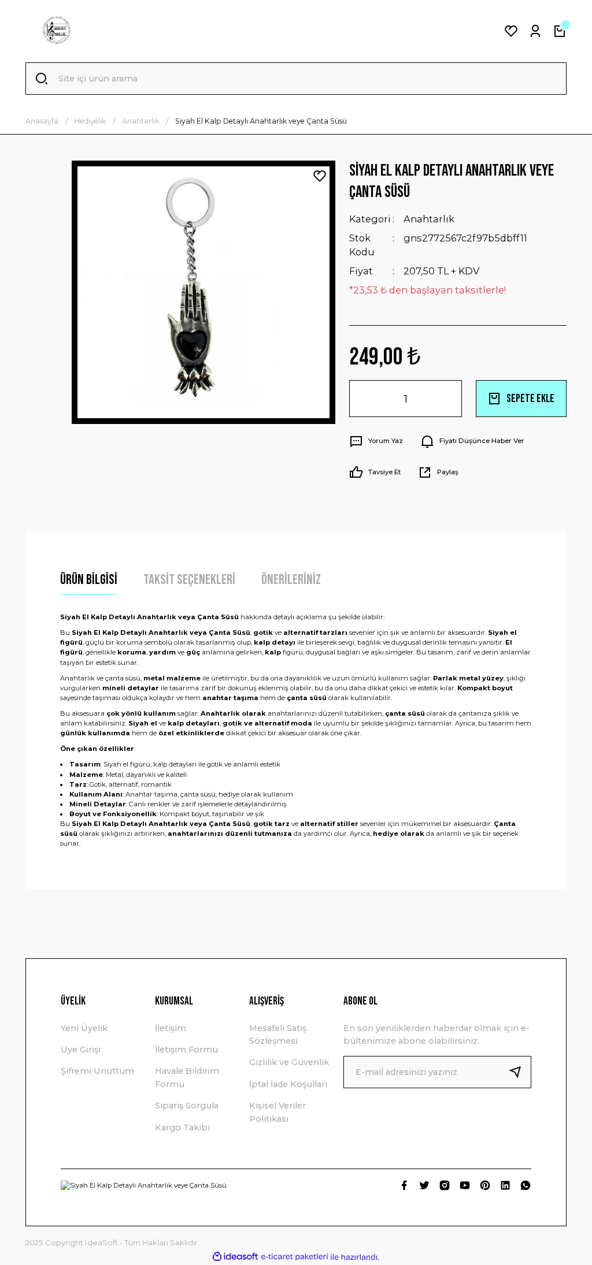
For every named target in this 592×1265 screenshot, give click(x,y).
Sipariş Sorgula (187, 1105)
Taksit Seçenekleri (189, 579)
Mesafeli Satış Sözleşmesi (277, 1034)
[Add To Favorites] (320, 176)
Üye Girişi (81, 1049)
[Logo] (56, 31)
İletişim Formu (186, 1049)
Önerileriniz (291, 579)
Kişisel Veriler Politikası (277, 1111)
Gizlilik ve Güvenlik (289, 1062)
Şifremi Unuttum (97, 1071)
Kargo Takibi (182, 1127)
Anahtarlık (429, 219)
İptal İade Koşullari (288, 1084)
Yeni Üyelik (84, 1028)
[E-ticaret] (294, 1257)
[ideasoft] (235, 1257)
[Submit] (519, 1072)
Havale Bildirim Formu (187, 1077)
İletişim (170, 1028)
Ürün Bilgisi (88, 579)
